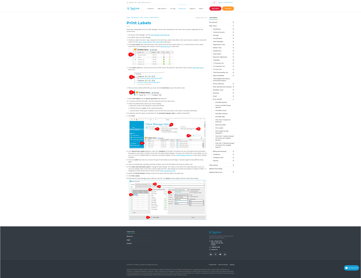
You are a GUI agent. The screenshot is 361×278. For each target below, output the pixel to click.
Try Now (228, 8)
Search (140, 42)
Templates (216, 154)
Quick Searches (147, 42)
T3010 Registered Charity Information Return (221, 79)
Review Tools (217, 48)
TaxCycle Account (219, 32)
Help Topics (144, 17)
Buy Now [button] (215, 8)
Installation (217, 29)
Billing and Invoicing (219, 151)
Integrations (217, 51)
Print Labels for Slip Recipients (221, 132)
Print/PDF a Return (221, 113)
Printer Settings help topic (167, 171)
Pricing (172, 8)
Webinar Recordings (215, 169)
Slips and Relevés (218, 75)
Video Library (213, 165)
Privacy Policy (212, 264)
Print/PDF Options (221, 102)
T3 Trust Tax (217, 69)
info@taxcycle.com (145, 2)
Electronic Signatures (220, 57)
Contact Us (214, 249)
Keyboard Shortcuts (215, 172)
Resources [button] (182, 8)
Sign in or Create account (225, 2)
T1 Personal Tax (218, 63)
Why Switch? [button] (162, 8)
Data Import (217, 54)
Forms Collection (218, 84)
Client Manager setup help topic (160, 35)
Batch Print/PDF (220, 125)
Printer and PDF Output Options (223, 106)
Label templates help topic (184, 155)
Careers (129, 243)
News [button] (201, 8)
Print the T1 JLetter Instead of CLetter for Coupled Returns (224, 138)
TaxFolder (216, 60)
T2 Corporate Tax (219, 66)
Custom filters (159, 42)
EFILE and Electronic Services (222, 87)
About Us (130, 236)
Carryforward (217, 38)
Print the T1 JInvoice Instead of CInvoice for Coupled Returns (224, 145)
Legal (128, 240)
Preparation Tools (219, 44)
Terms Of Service (223, 264)
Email (215, 96)
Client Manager (218, 41)
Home (128, 17)
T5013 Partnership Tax (220, 72)
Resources (135, 17)
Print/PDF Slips (220, 117)
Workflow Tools (218, 90)
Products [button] (151, 8)
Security (215, 160)
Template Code (218, 157)
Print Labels (219, 128)
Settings (216, 35)
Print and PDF (154, 17)
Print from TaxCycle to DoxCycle (223, 121)
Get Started (213, 22)
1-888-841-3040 (132, 2)
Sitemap (232, 264)
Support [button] (192, 8)
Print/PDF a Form (220, 110)
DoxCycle (216, 93)
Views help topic (165, 46)
